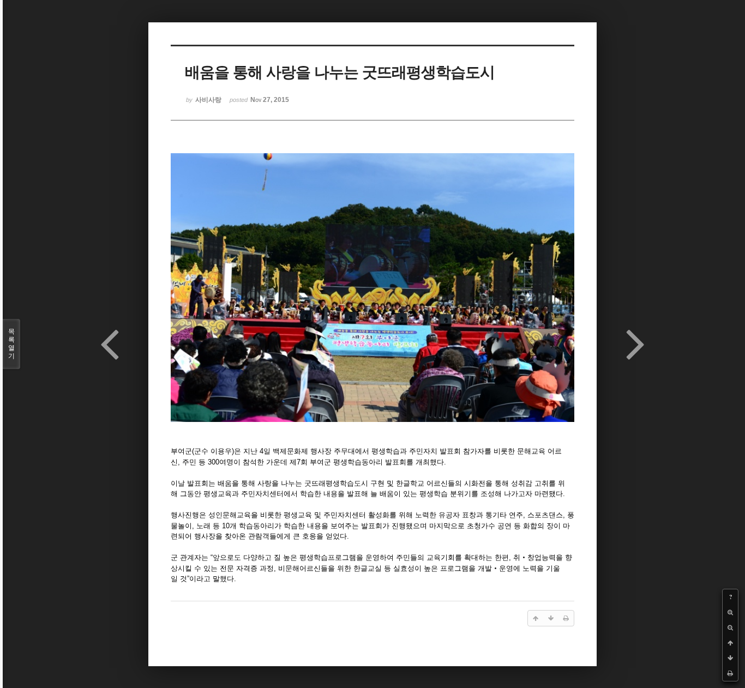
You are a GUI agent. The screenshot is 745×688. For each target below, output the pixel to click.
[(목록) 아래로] (730, 658)
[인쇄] (730, 673)
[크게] (730, 612)
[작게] (730, 627)
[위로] (730, 642)
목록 (11, 344)
